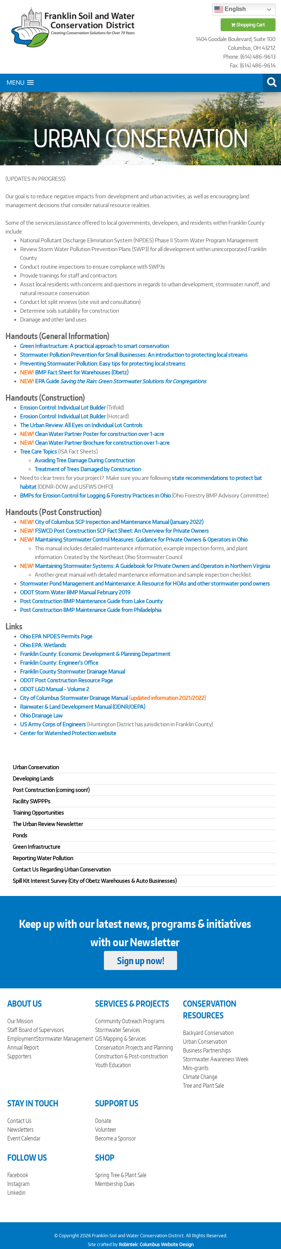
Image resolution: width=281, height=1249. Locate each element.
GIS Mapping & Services (120, 1038)
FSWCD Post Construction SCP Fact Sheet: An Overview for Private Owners (122, 531)
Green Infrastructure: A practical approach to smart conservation (94, 346)
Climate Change (200, 1076)
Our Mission (20, 1021)
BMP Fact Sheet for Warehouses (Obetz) (74, 372)
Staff (12, 1029)
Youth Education (113, 1065)
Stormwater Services (117, 1029)
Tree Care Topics (38, 451)
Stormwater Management (64, 1038)
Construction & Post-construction (131, 1056)
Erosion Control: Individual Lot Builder (63, 407)
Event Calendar (24, 1138)
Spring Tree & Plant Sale (120, 1175)
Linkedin (16, 1192)
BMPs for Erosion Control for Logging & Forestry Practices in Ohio (95, 495)
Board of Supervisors (41, 1029)
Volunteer (105, 1129)
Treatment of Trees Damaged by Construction (88, 469)
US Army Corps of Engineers (53, 724)
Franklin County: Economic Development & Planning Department (95, 654)
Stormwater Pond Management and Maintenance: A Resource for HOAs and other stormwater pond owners (145, 583)
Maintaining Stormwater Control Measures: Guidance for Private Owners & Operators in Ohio (141, 539)
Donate (103, 1120)
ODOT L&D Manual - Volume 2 (54, 689)
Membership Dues (115, 1183)
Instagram (18, 1183)
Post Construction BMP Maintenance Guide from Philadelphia (90, 610)
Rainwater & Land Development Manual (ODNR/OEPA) (82, 707)
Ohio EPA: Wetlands (43, 645)
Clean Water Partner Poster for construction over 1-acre (92, 434)
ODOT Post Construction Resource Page (66, 680)
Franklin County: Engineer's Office (59, 663)
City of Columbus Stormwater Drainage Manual (74, 698)
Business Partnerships (207, 1050)
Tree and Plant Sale (203, 1085)
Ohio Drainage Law (41, 715)
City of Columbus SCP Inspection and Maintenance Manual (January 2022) (119, 522)
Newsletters (20, 1129)
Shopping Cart (250, 24)
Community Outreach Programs (130, 1021)
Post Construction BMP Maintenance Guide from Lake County (91, 601)
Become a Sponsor (115, 1138)
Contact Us (19, 1120)
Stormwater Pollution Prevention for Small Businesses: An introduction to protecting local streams (134, 355)
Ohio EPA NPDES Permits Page (56, 636)
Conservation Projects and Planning (134, 1047)
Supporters (19, 1056)
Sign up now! (140, 960)
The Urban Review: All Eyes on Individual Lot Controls (81, 425)
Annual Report (23, 1047)
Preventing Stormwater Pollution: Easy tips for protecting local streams (103, 363)
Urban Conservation (205, 1041)
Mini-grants (196, 1068)
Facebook (17, 1175)
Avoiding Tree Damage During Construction (85, 460)
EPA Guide (47, 381)
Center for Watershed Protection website (68, 733)
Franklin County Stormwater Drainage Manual (72, 671)
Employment (21, 1038)
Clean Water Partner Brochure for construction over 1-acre (102, 443)
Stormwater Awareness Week (215, 1059)
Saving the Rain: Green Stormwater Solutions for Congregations (133, 381)
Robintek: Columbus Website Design (156, 1244)
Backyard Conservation (208, 1032)
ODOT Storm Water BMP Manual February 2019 (75, 592)
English (234, 9)
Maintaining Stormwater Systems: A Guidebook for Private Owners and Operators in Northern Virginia (152, 566)
